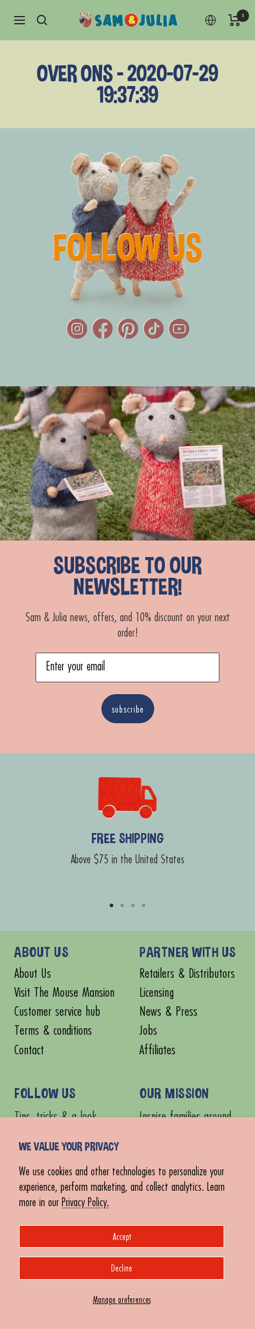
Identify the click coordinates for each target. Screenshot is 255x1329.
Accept (122, 1236)
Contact (29, 1049)
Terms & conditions (53, 1030)
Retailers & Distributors (187, 973)
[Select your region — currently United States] (210, 20)
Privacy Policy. (85, 1201)
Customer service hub (57, 1011)
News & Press (168, 1011)
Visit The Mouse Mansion (64, 992)
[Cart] (234, 20)
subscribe (127, 709)
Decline (121, 1267)
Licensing (156, 992)
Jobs (148, 1030)
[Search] (42, 20)
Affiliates (157, 1049)
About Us (32, 973)
